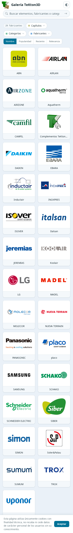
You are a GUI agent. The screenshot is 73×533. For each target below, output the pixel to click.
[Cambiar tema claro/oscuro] (66, 5)
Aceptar (61, 524)
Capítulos (36, 25)
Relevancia (54, 41)
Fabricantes (40, 33)
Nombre (10, 41)
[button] (19, 61)
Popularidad (25, 41)
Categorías (15, 33)
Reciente (40, 41)
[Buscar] (66, 13)
